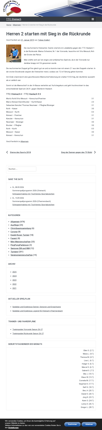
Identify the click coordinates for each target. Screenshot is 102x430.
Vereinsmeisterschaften (22, 255)
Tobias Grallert (44, 40)
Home (8, 25)
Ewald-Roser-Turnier (20, 235)
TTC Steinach (13, 19)
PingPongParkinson (20, 245)
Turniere (14, 252)
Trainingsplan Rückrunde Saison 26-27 (28, 333)
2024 (14, 276)
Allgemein (17, 25)
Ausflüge (15, 225)
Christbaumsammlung (21, 228)
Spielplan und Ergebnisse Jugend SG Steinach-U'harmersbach (37, 311)
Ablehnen (89, 424)
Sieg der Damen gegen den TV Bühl (76, 152)
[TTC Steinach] (51, 8)
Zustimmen (72, 424)
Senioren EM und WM (20, 248)
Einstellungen (13, 428)
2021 (14, 288)
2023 (14, 280)
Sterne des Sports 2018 (20, 152)
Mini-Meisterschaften (20, 242)
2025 (14, 272)
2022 (14, 284)
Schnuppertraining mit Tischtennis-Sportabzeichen (33, 194)
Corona (14, 232)
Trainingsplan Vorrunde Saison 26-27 (27, 329)
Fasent (14, 238)
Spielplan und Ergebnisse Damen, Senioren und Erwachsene (36, 307)
